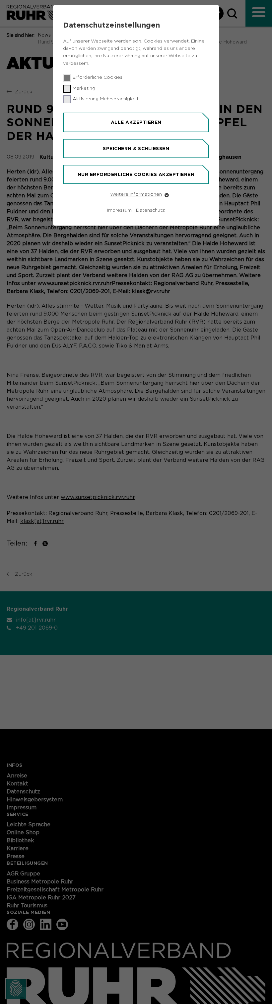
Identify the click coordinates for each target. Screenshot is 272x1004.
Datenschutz (150, 210)
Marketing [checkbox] (84, 88)
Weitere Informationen (136, 194)
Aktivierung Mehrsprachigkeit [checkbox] (106, 99)
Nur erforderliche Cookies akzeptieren (136, 174)
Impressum (119, 210)
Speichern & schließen (136, 148)
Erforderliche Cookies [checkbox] (97, 77)
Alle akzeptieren (136, 122)
